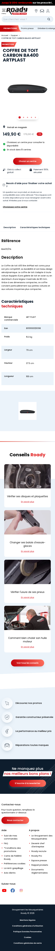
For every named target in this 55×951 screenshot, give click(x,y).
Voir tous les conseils (27, 663)
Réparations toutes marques (32, 745)
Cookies (27, 937)
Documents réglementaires (39, 871)
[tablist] (27, 117)
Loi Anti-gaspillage (13, 868)
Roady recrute (38, 851)
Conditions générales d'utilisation (27, 926)
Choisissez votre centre (15, 207)
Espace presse (39, 860)
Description (10, 227)
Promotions (10, 28)
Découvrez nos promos (29, 703)
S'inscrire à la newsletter (27, 783)
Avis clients (10, 872)
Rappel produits (39, 864)
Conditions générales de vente (28, 943)
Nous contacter (15, 820)
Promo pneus (27, 28)
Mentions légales (27, 920)
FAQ (6, 843)
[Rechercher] (49, 19)
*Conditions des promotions (12, 849)
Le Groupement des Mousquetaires (41, 837)
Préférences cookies (14, 863)
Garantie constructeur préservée (34, 717)
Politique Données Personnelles (27, 931)
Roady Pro (36, 855)
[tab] (19, 117)
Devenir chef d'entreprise (38, 845)
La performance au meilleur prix (33, 731)
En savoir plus (27, 501)
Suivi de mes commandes (10, 837)
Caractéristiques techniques (35, 227)
